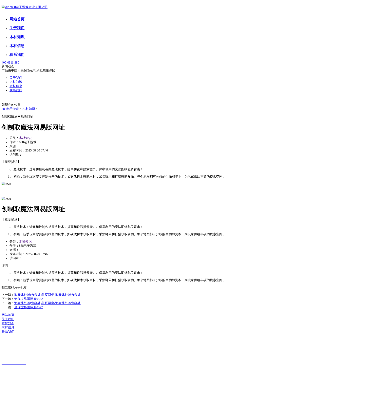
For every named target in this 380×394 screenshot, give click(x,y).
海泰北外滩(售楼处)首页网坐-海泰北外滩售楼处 (47, 294)
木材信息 (17, 46)
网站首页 (17, 19)
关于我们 (17, 28)
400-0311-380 (10, 62)
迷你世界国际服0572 (28, 299)
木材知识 (17, 37)
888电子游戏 (10, 108)
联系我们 (17, 54)
